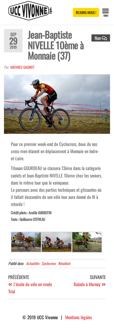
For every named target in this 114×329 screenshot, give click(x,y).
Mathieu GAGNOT (22, 67)
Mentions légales (78, 317)
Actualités (32, 263)
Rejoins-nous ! (86, 12)
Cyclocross (49, 263)
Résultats (64, 263)
